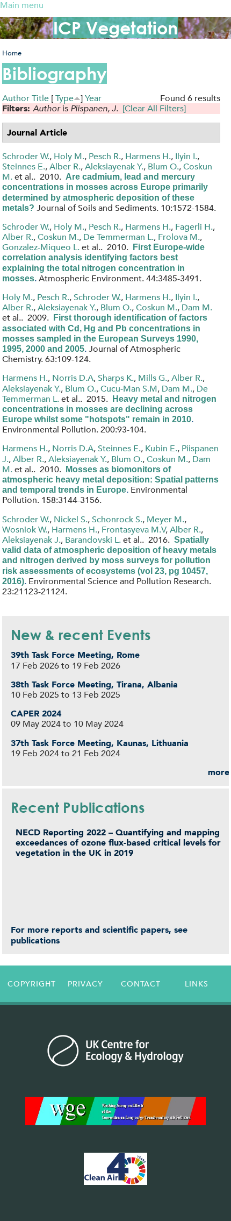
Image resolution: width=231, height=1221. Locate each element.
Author (16, 98)
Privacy (85, 984)
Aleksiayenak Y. (114, 166)
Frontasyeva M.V (134, 529)
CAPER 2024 (36, 713)
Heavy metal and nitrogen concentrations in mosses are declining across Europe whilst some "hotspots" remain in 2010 (109, 409)
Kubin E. (161, 448)
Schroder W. (25, 156)
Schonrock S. (117, 519)
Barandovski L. (93, 539)
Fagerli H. (194, 226)
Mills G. (152, 378)
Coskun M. (58, 237)
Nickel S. (71, 519)
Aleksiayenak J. (31, 539)
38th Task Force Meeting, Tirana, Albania (94, 684)
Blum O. (163, 166)
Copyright (32, 984)
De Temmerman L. (118, 237)
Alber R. (65, 166)
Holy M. (69, 156)
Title (40, 98)
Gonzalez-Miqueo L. (41, 247)
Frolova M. (179, 237)
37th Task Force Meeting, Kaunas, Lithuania (100, 743)
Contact (141, 984)
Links (196, 984)
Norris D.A (72, 378)
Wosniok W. (24, 529)
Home (11, 53)
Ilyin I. (186, 156)
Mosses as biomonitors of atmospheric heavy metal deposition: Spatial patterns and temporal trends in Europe (110, 479)
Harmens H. (148, 156)
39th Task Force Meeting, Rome (75, 655)
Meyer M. (165, 519)
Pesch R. (105, 156)
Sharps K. (116, 378)
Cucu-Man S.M (128, 388)
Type (64, 98)
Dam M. (197, 307)
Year (93, 98)
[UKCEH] (115, 1050)
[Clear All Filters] (154, 108)
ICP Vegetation (115, 27)
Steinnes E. (23, 166)
